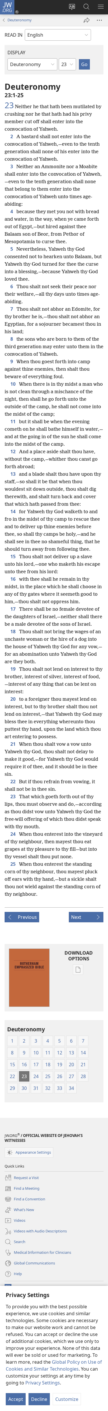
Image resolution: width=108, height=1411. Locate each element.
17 (13, 609)
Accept (15, 1399)
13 (13, 474)
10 (13, 384)
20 (13, 699)
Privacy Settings (42, 1383)
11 (13, 421)
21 (13, 744)
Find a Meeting (22, 1189)
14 (13, 511)
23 (9, 105)
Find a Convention (25, 1199)
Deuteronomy (19, 20)
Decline (39, 1399)
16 (13, 579)
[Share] (87, 20)
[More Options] (99, 20)
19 (13, 669)
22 (13, 781)
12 (13, 451)
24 (13, 834)
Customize (66, 1399)
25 (13, 864)
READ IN (13, 35)
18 (13, 631)
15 (13, 556)
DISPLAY (16, 52)
